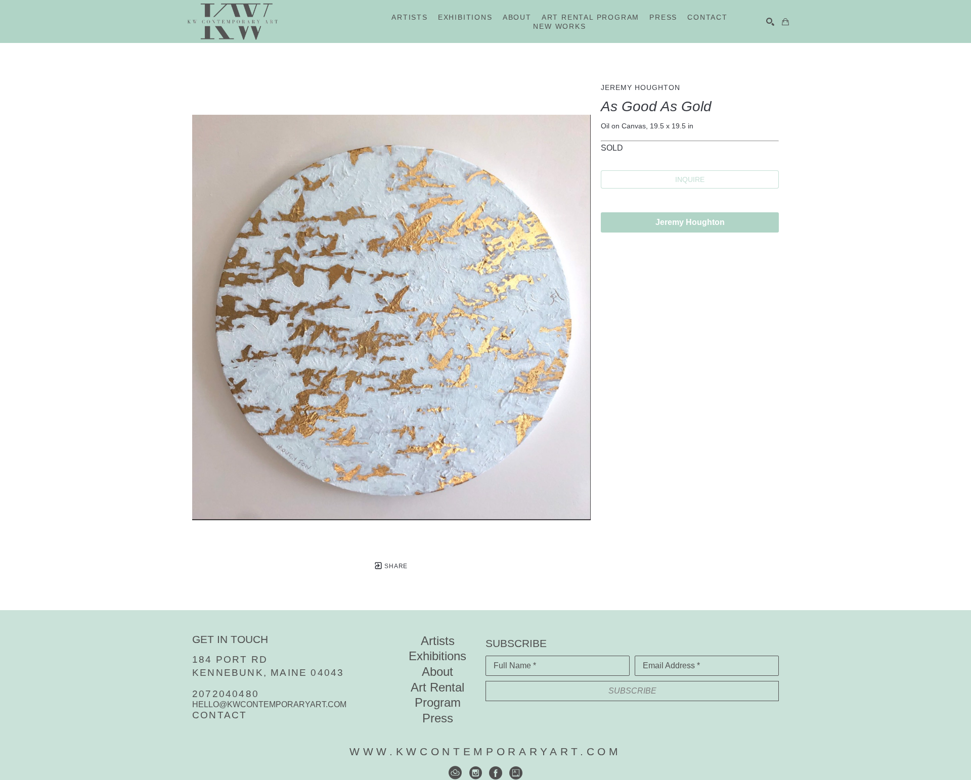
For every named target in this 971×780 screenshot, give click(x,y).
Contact (219, 715)
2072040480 (225, 694)
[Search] (770, 22)
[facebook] (495, 772)
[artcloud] (455, 772)
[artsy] (515, 772)
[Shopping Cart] (785, 22)
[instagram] (475, 772)
